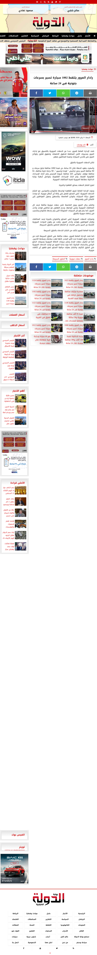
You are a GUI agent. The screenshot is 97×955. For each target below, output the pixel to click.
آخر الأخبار (19, 335)
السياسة (35, 36)
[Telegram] (77, 93)
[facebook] (60, 2)
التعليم (32, 931)
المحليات (48, 931)
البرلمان (45, 36)
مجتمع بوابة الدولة (81, 936)
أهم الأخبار (18, 391)
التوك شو (15, 931)
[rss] (48, 2)
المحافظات (13, 36)
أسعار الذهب (17, 325)
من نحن (65, 942)
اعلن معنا (48, 942)
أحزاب (48, 936)
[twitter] (56, 2)
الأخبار (87, 36)
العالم (81, 931)
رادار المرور (89, 259)
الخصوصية (32, 942)
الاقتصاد (15, 919)
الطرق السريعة (59, 259)
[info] (41, 2)
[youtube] (52, 2)
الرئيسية (81, 913)
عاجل (79, 36)
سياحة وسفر (81, 942)
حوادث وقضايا (68, 36)
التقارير (24, 36)
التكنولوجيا (65, 925)
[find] (45, 2)
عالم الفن (64, 936)
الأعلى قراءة (17, 483)
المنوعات (81, 925)
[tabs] (37, 2)
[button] (3, 868)
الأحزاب (65, 931)
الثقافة (48, 925)
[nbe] (48, 59)
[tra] (14, 464)
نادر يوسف (81, 145)
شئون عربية (31, 936)
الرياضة (55, 36)
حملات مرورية (75, 259)
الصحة (32, 925)
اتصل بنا (15, 942)
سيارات (15, 936)
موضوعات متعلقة (83, 275)
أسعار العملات (17, 315)
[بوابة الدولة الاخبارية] (14, 868)
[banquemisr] (48, 48)
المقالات (15, 925)
